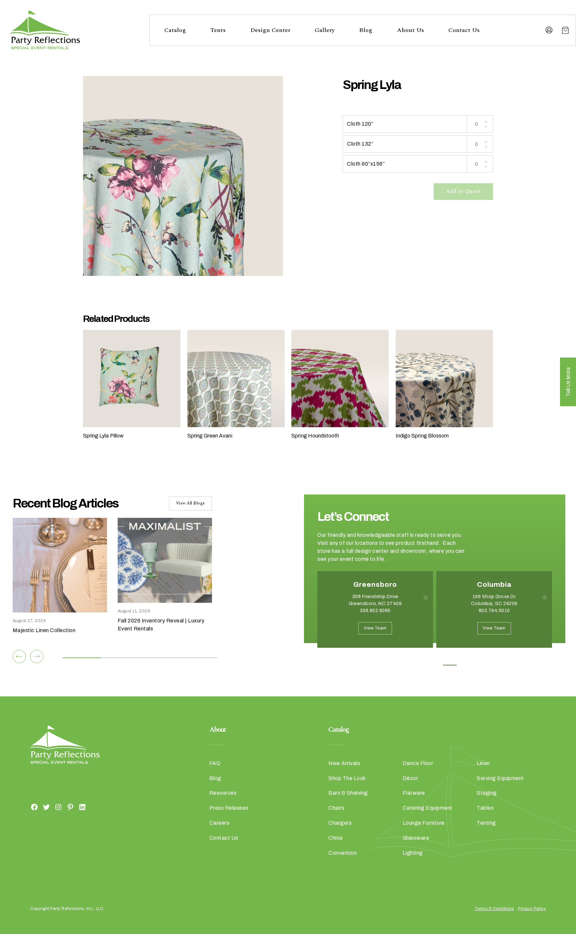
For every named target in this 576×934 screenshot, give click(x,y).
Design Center (270, 30)
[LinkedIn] (82, 806)
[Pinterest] (70, 806)
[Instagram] (58, 806)
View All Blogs (190, 503)
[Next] (36, 656)
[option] (375, 614)
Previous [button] (322, 657)
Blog (365, 30)
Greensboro (375, 584)
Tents (218, 30)
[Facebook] (34, 806)
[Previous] (19, 656)
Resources (223, 793)
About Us (410, 30)
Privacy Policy (532, 908)
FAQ (215, 763)
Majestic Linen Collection (44, 630)
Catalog (175, 30)
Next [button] (341, 657)
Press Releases (229, 808)
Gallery (325, 30)
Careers (219, 823)
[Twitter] (46, 806)
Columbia (494, 584)
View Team (375, 628)
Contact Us (464, 30)
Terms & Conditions (494, 908)
